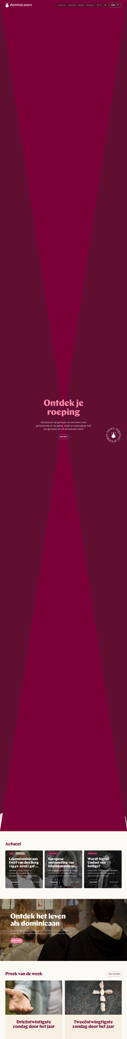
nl (98, 5)
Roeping (89, 5)
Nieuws (81, 5)
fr (100, 5)
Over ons (62, 5)
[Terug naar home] (20, 5)
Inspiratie (72, 5)
